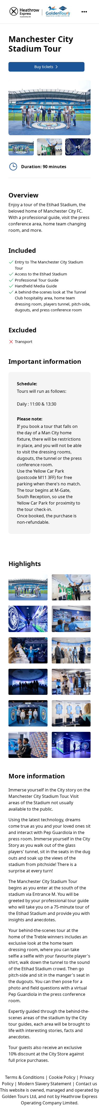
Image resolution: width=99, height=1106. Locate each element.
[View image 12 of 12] (71, 745)
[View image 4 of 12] (71, 619)
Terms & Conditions (24, 1077)
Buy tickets (43, 66)
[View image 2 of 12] (49, 146)
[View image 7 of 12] (28, 682)
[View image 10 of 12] (71, 713)
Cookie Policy (62, 1077)
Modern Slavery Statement (44, 1084)
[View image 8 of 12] (71, 682)
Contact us (86, 1084)
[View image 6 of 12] (71, 651)
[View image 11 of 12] (28, 745)
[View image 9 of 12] (28, 713)
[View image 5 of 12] (28, 651)
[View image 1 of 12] (21, 146)
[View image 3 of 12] (28, 619)
